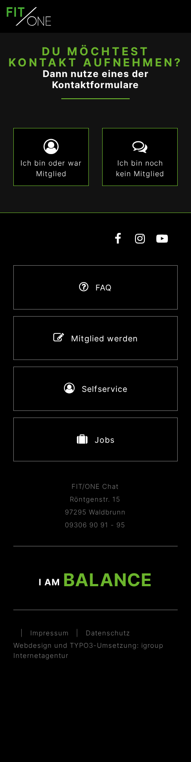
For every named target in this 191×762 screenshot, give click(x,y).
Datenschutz (108, 633)
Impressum (49, 633)
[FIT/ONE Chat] (29, 16)
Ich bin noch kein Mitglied (140, 168)
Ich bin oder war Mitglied (51, 168)
